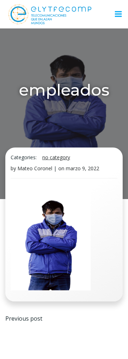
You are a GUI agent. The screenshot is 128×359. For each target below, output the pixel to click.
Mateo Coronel (34, 168)
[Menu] (118, 14)
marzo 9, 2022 (82, 168)
